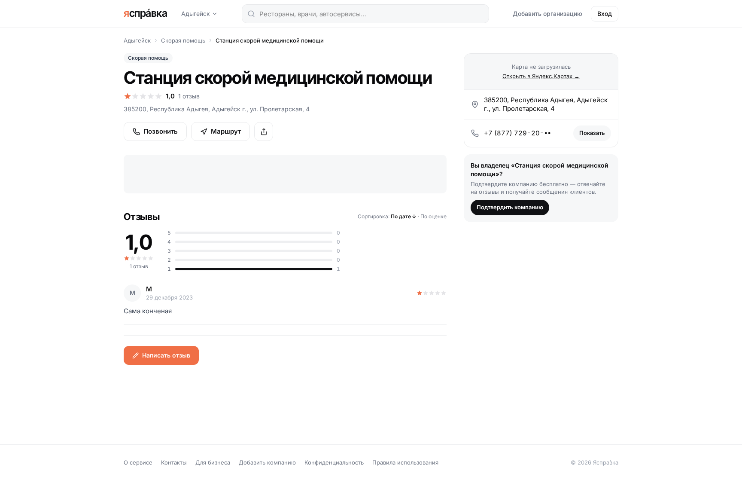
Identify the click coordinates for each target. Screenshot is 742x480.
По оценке (433, 216)
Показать (592, 132)
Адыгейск (195, 13)
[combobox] (365, 13)
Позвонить (160, 131)
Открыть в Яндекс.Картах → (541, 76)
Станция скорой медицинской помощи (270, 40)
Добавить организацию (547, 13)
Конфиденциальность (334, 462)
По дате (404, 216)
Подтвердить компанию (510, 207)
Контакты (174, 462)
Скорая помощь (183, 40)
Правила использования (405, 462)
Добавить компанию (267, 462)
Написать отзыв (166, 355)
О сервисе (138, 462)
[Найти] (251, 14)
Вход (604, 13)
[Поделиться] (263, 131)
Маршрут (226, 131)
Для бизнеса (212, 462)
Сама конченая (148, 311)
